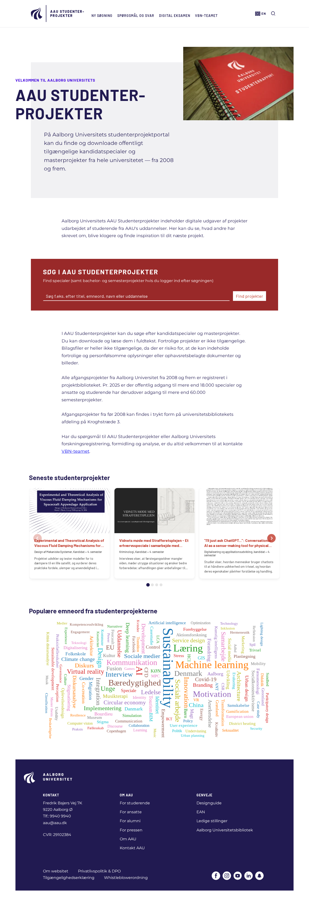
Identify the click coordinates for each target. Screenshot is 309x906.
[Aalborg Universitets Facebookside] (216, 876)
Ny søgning (101, 16)
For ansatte (131, 812)
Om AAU (128, 839)
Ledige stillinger (212, 821)
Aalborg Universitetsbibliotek (225, 830)
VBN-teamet (206, 16)
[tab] (148, 585)
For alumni (130, 821)
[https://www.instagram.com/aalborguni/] (227, 876)
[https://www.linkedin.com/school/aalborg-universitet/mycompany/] (248, 876)
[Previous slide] (37, 538)
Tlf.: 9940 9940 (57, 816)
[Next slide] (271, 538)
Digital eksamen (174, 16)
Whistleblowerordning (126, 877)
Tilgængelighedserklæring (68, 877)
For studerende (135, 803)
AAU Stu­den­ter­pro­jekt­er (67, 13)
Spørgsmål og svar (135, 16)
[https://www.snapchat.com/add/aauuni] (259, 876)
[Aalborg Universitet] (37, 13)
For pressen (131, 830)
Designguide (209, 803)
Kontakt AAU (132, 848)
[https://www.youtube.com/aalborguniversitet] (237, 876)
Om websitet (55, 871)
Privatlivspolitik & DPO (99, 871)
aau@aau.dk (55, 823)
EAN (201, 812)
